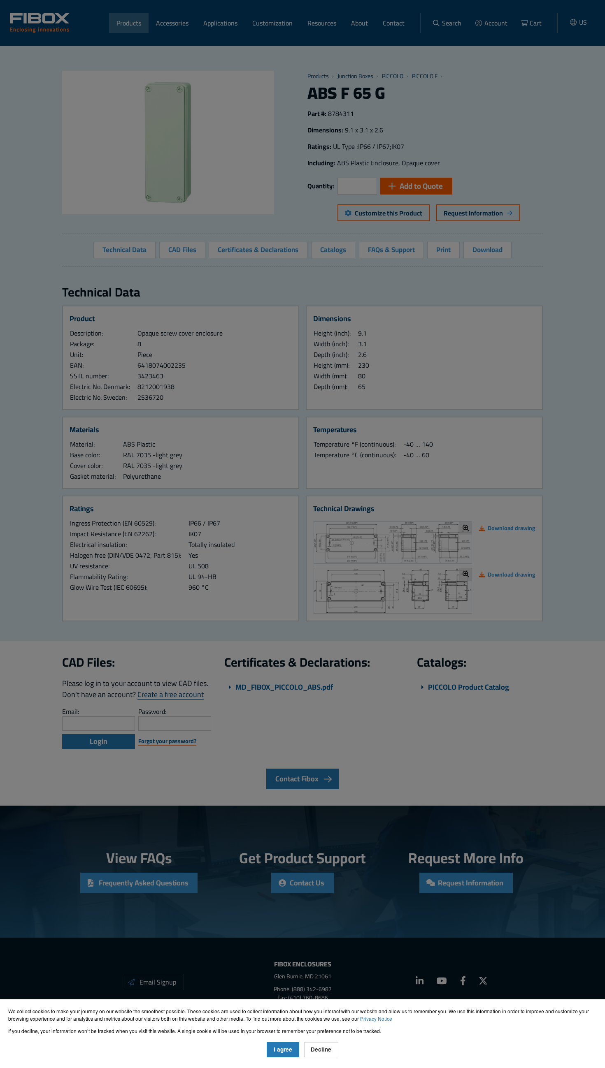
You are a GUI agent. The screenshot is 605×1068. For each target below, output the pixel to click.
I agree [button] (283, 1049)
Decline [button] (321, 1049)
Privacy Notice (376, 1018)
